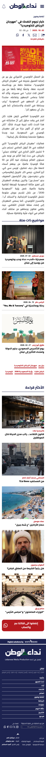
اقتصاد (41, 689)
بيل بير (41, 365)
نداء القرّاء (13, 672)
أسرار (25, 672)
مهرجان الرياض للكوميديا (25, 365)
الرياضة (41, 701)
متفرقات (20, 672)
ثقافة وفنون (38, 16)
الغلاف (42, 672)
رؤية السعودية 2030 (24, 371)
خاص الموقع (5, 672)
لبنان (42, 668)
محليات (30, 672)
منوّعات (41, 705)
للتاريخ (41, 712)
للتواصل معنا (26, 745)
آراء (42, 685)
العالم (41, 693)
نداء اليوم (36, 672)
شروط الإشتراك (26, 741)
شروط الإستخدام (39, 741)
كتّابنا (42, 678)
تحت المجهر (39, 682)
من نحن (41, 738)
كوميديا (9, 371)
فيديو (41, 716)
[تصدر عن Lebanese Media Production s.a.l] (23, 652)
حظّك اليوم (40, 709)
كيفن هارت (39, 371)
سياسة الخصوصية (38, 745)
